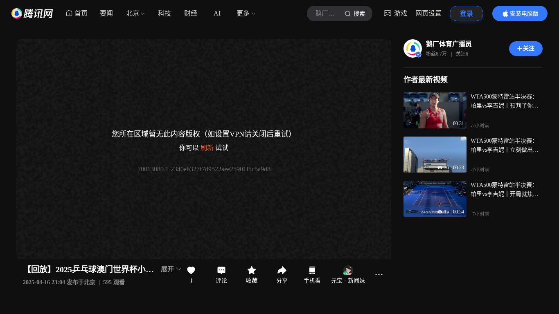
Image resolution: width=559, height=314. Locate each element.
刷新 (207, 147)
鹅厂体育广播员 (449, 43)
